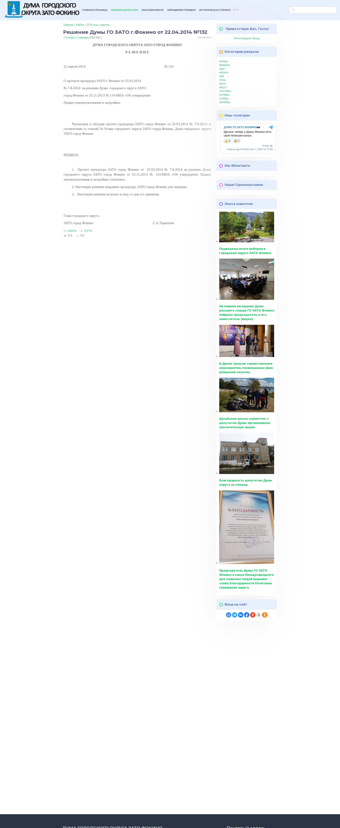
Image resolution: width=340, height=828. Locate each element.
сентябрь (225, 91)
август (223, 87)
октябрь (224, 94)
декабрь (224, 102)
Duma (88, 230)
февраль (224, 65)
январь (223, 61)
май (221, 76)
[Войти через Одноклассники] (264, 615)
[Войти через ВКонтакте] (240, 615)
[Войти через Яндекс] (252, 615)
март (222, 68)
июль (222, 83)
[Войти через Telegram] (234, 615)
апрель (104, 24)
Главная (68, 24)
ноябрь (223, 98)
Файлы (80, 24)
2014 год (92, 24)
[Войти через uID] (228, 615)
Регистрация (242, 38)
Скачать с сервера (77, 37)
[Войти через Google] (258, 615)
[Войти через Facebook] (246, 615)
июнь (222, 79)
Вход (256, 38)
